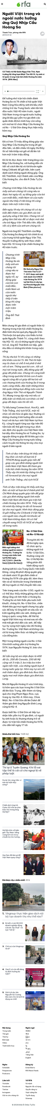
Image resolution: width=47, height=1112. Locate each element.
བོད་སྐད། (28, 1049)
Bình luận (5, 1040)
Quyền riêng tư (31, 1089)
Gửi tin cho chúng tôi (10, 1095)
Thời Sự (5, 1037)
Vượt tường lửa (31, 1092)
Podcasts (6, 1074)
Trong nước (6, 1031)
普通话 (28, 1031)
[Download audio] (43, 91)
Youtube (5, 1083)
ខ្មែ (26, 1046)
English (28, 1058)
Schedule (6, 1068)
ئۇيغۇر (28, 1052)
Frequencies (7, 1071)
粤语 (27, 1034)
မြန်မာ (28, 1037)
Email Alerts (30, 1068)
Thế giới (5, 1034)
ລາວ (27, 1043)
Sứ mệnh (29, 1083)
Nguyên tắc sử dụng (33, 1086)
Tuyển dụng (30, 1095)
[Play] (5, 91)
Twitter (5, 1089)
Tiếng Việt (30, 1055)
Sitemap (29, 1098)
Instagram (6, 1092)
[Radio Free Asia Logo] (23, 4)
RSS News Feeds (32, 1071)
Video (4, 1043)
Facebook (6, 1086)
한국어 (28, 1040)
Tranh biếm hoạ (8, 1046)
